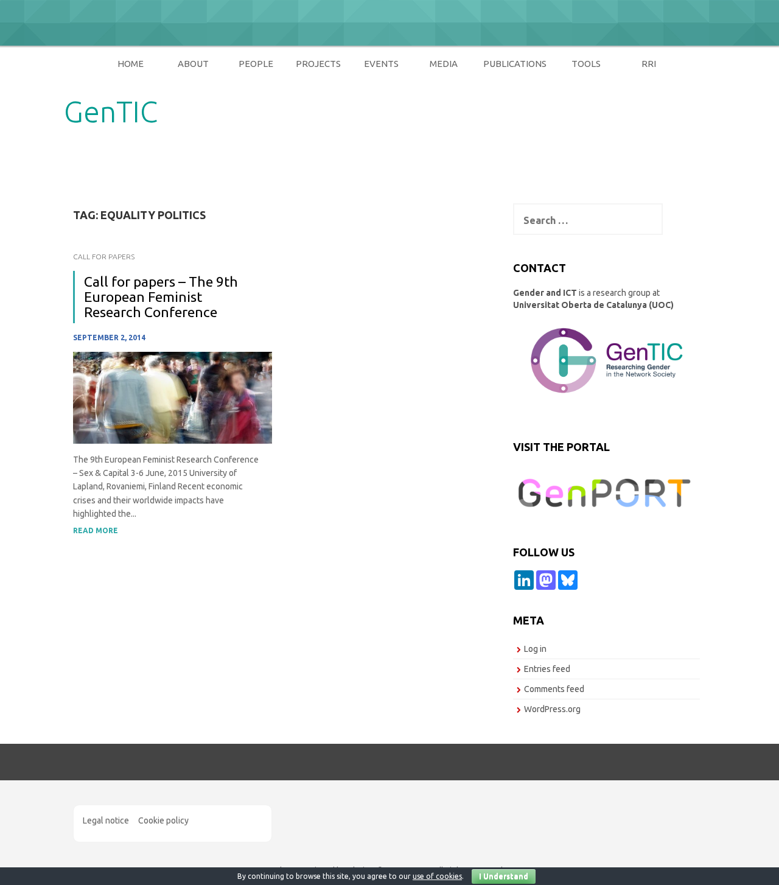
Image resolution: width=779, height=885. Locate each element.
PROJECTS (318, 63)
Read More (95, 530)
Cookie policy (163, 820)
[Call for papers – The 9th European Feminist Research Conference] (172, 397)
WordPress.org (552, 709)
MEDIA (444, 63)
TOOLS (586, 63)
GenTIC (111, 111)
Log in (535, 649)
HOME (130, 63)
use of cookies (437, 876)
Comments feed (554, 689)
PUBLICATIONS (515, 63)
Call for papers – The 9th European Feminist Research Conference (161, 297)
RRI (648, 63)
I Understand (503, 876)
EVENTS (381, 63)
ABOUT (193, 63)
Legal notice (106, 820)
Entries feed (547, 669)
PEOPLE (256, 63)
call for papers (103, 257)
